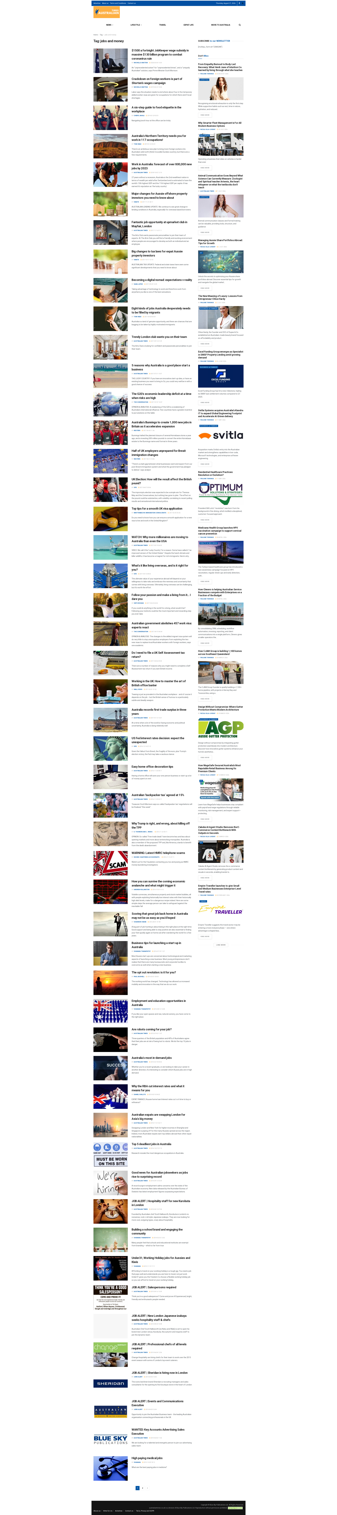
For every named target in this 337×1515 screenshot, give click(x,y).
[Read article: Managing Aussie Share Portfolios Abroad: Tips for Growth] (221, 261)
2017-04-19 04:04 (156, 631)
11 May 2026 (220, 420)
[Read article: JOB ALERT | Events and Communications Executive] (110, 1411)
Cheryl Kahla (139, 115)
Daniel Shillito (140, 1094)
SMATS (136, 202)
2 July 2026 (222, 247)
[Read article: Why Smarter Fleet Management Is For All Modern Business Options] (221, 144)
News (108, 25)
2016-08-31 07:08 (154, 922)
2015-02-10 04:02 (154, 1094)
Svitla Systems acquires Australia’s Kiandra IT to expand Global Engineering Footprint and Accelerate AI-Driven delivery (220, 413)
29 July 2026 (222, 129)
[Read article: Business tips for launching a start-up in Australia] (110, 953)
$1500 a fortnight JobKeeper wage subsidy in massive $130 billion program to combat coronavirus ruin (160, 54)
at (201, 253)
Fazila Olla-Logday (207, 129)
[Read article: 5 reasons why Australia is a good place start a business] (110, 375)
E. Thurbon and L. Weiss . (143, 832)
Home (95, 35)
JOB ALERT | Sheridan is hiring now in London (160, 1372)
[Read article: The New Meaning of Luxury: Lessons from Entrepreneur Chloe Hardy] (221, 317)
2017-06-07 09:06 (145, 487)
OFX (135, 487)
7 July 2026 (221, 191)
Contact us (132, 3)
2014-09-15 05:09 (156, 1181)
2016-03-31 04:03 (152, 976)
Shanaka (137, 1266)
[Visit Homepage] (106, 12)
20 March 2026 (223, 713)
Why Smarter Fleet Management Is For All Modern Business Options (219, 124)
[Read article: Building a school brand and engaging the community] (110, 1240)
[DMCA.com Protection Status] (236, 1508)
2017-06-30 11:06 (148, 430)
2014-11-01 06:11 (156, 1123)
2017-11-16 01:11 (156, 230)
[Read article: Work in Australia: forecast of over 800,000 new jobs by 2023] (110, 174)
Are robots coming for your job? (152, 1029)
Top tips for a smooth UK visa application (157, 508)
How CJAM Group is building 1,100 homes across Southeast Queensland (220, 652)
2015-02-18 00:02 (156, 1062)
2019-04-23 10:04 (156, 87)
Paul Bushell (139, 976)
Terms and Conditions (118, 3)
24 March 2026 (221, 657)
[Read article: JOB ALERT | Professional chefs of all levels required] (110, 1354)
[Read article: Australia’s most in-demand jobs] (110, 1068)
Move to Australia (220, 25)
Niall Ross (138, 689)
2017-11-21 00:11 (147, 202)
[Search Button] (240, 25)
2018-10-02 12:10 (156, 172)
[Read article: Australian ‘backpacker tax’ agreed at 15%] (110, 805)
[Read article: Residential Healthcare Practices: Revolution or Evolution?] (221, 493)
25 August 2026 (222, 74)
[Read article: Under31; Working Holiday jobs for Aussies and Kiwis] (110, 1268)
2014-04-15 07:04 (156, 1209)
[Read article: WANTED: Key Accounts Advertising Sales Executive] (110, 1440)
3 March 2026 (223, 836)
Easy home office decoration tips (152, 766)
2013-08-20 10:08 (156, 1324)
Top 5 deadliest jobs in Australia (151, 1144)
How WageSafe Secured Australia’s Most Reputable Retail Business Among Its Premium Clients (219, 768)
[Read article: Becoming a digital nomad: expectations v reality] (110, 290)
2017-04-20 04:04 (152, 603)
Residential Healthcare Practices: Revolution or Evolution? (215, 473)
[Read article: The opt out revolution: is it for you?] (110, 982)
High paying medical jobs (147, 1458)
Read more (206, 114)
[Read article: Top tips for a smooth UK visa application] (110, 519)
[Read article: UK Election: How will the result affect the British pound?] (110, 489)
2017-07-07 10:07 (156, 402)
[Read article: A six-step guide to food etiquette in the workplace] (110, 118)
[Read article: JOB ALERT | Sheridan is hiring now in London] (110, 1383)
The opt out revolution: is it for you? (154, 972)
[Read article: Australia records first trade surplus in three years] (110, 720)
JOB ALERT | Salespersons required (154, 1287)
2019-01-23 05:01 (149, 144)
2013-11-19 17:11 (149, 1266)
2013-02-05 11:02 (156, 1438)
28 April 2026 (221, 537)
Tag (101, 35)
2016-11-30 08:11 (156, 771)
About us (105, 3)
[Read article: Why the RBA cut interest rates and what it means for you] (110, 1096)
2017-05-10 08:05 (145, 574)
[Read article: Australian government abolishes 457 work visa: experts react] (110, 633)
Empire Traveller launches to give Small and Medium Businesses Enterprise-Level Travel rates (219, 888)
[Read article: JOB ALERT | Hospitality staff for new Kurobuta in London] (110, 1211)
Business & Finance (208, 308)
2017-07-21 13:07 (156, 374)
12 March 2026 (223, 775)
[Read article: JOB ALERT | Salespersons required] (110, 1297)
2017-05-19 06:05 (156, 545)
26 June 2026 (221, 361)
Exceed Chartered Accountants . (147, 857)
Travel (162, 25)
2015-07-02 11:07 (156, 1033)
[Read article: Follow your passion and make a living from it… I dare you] (110, 605)
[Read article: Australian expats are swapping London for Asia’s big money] (110, 1125)
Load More (221, 945)
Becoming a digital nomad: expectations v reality (162, 280)
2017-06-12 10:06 (148, 459)
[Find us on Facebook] (239, 3)
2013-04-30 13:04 (151, 1377)
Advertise (96, 3)
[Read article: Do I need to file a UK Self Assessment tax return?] (110, 663)
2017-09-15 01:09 (156, 341)
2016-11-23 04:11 (161, 832)
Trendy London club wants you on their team (159, 337)
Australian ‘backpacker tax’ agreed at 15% (158, 795)
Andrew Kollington (141, 889)
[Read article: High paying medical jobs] (110, 1468)
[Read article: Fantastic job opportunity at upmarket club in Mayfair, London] (110, 232)
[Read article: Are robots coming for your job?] (110, 1039)
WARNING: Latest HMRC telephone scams (158, 853)
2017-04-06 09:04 (156, 661)
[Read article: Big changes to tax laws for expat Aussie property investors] (110, 262)
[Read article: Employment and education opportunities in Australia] (110, 1011)
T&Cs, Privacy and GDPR (145, 1511)
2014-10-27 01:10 (156, 1148)
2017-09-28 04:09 (149, 317)
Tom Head (137, 144)
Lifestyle (135, 25)
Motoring (204, 135)
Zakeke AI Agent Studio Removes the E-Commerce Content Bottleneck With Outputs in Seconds (219, 830)
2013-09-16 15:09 (156, 1291)
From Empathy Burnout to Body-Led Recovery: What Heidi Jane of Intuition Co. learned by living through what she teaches (220, 67)
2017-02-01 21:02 (150, 689)
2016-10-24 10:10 (157, 889)
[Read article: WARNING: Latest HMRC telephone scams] (110, 863)
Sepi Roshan (139, 603)
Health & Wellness (208, 543)
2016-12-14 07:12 (145, 746)
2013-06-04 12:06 (156, 1352)
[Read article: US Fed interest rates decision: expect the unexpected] (110, 748)
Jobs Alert (138, 1377)
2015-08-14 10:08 (159, 1009)
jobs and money (110, 35)
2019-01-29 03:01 (152, 115)
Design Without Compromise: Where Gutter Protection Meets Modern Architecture (220, 708)
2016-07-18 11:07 (159, 951)
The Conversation (141, 402)
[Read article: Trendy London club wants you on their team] (110, 347)
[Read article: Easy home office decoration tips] (110, 777)
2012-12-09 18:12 (149, 1462)
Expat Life (189, 25)
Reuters (137, 430)
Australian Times (141, 172)
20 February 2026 (223, 895)
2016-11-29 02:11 (156, 799)
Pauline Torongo (207, 74)
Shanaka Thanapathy (142, 951)
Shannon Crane (140, 922)
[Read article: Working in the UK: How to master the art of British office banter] (110, 691)
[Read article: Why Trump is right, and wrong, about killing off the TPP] (110, 834)
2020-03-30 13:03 (156, 63)
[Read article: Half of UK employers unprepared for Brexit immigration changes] (110, 461)
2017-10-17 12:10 (147, 260)
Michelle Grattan (141, 63)
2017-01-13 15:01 (156, 718)
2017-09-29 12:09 (151, 284)
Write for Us (107, 1511)
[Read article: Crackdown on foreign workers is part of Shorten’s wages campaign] (110, 89)
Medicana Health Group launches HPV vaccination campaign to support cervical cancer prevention (219, 530)
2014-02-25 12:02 (159, 1238)
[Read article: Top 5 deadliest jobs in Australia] (110, 1154)
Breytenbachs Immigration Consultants (150, 513)
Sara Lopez (138, 284)
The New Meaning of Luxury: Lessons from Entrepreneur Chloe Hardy (220, 297)
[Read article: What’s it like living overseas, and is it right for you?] (110, 576)
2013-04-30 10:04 (151, 1409)
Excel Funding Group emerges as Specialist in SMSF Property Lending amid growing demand (220, 354)
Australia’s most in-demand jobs (152, 1057)
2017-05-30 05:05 (174, 513)
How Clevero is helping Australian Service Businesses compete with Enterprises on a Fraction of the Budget (220, 592)
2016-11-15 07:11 (168, 857)
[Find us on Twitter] (243, 3)
